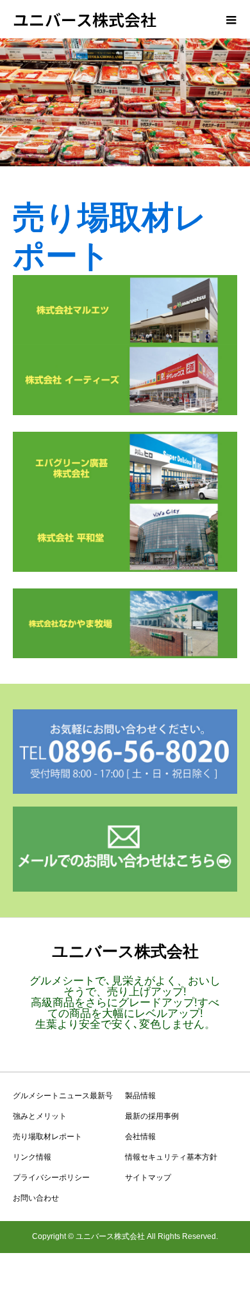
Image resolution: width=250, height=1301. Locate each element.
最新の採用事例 (152, 1116)
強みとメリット (40, 1116)
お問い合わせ (36, 1198)
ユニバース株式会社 (84, 19)
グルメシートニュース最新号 (63, 1095)
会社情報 (140, 1136)
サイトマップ (148, 1177)
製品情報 (140, 1095)
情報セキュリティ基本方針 (171, 1157)
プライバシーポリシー (51, 1177)
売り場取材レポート (47, 1136)
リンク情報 (32, 1157)
